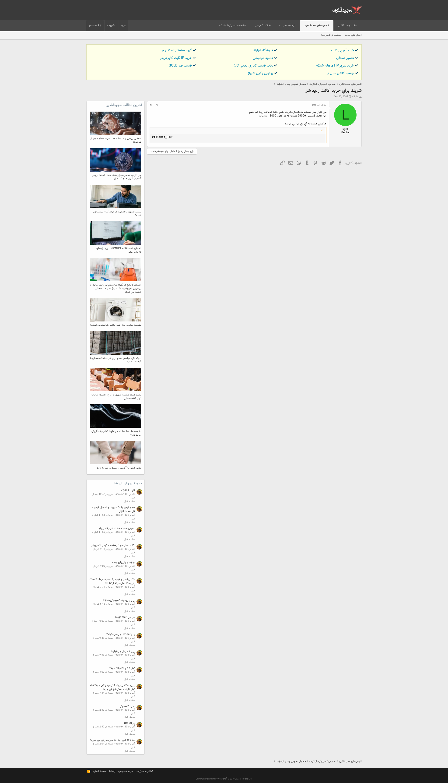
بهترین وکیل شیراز (260, 73)
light (356, 97)
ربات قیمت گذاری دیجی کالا (253, 65)
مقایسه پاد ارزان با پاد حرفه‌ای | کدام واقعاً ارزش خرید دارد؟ (116, 433)
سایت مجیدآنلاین (347, 26)
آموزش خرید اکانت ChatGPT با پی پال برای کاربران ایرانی (118, 250)
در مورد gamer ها (125, 617)
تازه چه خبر (289, 26)
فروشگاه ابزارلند (262, 50)
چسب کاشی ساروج (340, 73)
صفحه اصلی (99, 771)
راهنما (112, 771)
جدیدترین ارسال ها (128, 483)
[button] (279, 25)
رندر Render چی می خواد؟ (120, 634)
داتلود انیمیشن (263, 58)
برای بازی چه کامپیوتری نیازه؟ (119, 600)
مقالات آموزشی (263, 26)
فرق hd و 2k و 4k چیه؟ (122, 668)
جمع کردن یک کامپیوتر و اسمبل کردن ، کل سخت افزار (113, 509)
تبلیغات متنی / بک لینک (232, 26)
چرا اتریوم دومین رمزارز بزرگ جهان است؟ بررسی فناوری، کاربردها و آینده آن (116, 177)
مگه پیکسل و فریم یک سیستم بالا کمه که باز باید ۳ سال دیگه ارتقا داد (112, 581)
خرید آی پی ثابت (342, 50)
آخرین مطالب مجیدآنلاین (123, 105)
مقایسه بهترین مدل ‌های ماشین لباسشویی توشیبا (115, 325)
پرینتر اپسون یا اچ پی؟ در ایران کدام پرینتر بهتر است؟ (117, 213)
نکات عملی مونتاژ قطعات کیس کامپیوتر (113, 545)
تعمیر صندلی (345, 58)
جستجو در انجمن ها (331, 35)
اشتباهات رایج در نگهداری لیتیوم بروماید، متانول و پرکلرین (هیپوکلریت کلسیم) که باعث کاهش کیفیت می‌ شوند (115, 288)
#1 (151, 105)
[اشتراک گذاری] (156, 105)
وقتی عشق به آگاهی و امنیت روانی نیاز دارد (119, 468)
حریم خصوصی (125, 771)
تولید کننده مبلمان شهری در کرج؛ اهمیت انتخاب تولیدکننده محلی (116, 396)
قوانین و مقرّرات (144, 771)
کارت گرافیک (128, 490)
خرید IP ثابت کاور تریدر (176, 58)
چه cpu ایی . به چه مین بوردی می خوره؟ (112, 740)
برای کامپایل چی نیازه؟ (123, 651)
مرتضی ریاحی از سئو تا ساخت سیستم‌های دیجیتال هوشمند (115, 140)
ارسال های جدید (353, 35)
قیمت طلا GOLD (180, 65)
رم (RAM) (129, 723)
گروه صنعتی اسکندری (177, 50)
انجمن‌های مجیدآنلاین (317, 26)
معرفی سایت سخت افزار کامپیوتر (117, 528)
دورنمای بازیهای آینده (123, 562)
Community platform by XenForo (224, 779)
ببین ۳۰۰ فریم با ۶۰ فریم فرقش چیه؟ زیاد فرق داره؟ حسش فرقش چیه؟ (112, 687)
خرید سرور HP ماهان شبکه (335, 65)
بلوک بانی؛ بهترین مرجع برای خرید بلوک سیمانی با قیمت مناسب (115, 360)
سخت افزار (129, 501)
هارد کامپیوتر (127, 706)
